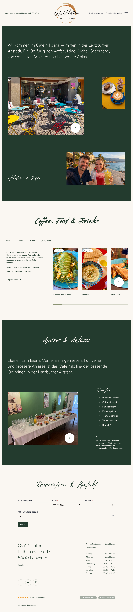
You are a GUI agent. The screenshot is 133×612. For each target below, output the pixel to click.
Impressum (22, 605)
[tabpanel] (66, 276)
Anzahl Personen (25, 501)
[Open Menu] (126, 13)
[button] (75, 128)
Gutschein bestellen (114, 13)
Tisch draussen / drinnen (29, 512)
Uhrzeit (89, 501)
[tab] (8, 240)
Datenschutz (31, 605)
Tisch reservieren (96, 13)
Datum (55, 501)
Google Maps (23, 565)
